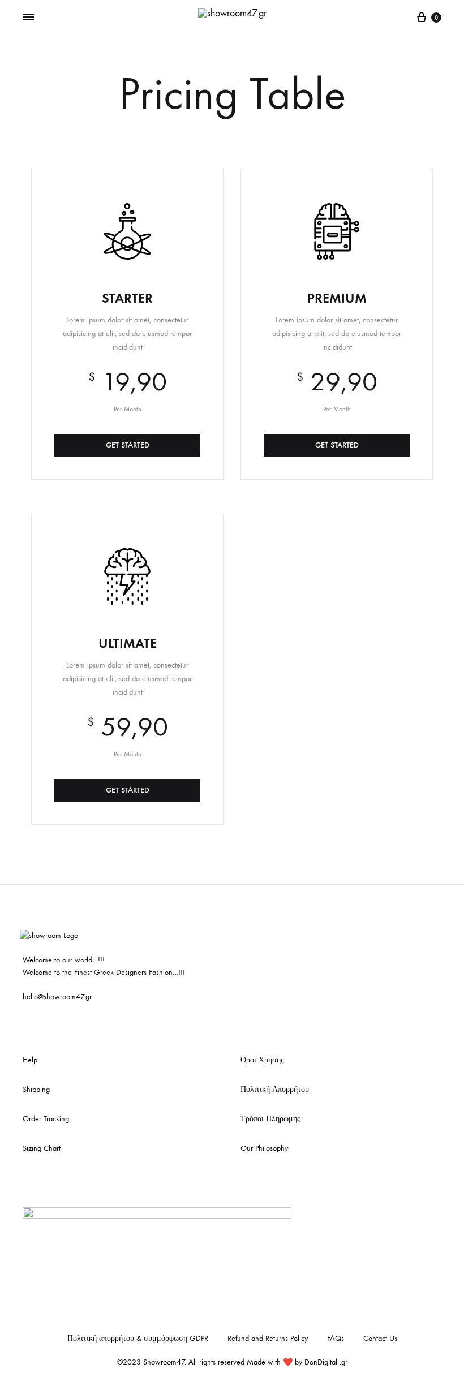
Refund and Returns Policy (267, 1338)
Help (30, 1060)
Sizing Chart (42, 1148)
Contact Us (380, 1338)
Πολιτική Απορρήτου (274, 1089)
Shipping (36, 1089)
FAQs (335, 1338)
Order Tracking (46, 1119)
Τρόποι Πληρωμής (270, 1119)
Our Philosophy (264, 1148)
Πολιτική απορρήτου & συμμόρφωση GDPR (137, 1338)
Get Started (127, 445)
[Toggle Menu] (28, 17)
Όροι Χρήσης (262, 1060)
